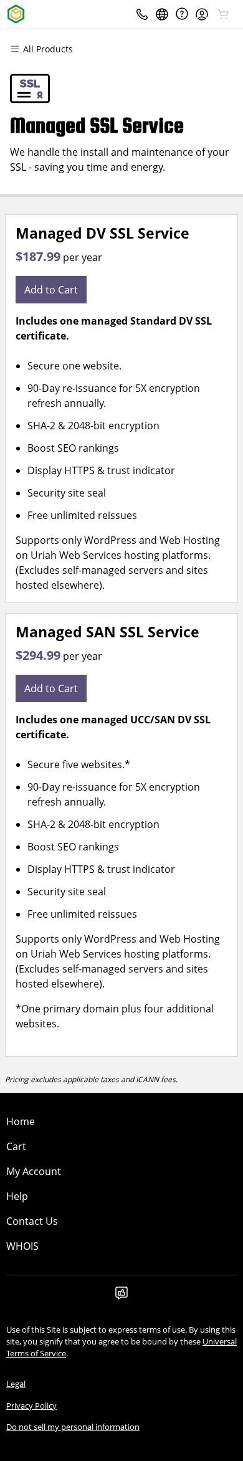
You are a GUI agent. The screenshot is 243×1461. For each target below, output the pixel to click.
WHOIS (22, 1246)
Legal (16, 1383)
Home (20, 1121)
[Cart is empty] (223, 14)
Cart (16, 1146)
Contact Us (32, 1221)
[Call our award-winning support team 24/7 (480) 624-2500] (182, 14)
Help (17, 1196)
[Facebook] (121, 1296)
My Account (33, 1171)
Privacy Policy (31, 1405)
